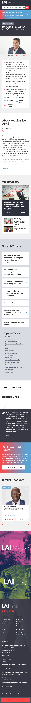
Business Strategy (11, 341)
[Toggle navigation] (28, 2)
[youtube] (13, 611)
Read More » (6, 168)
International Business (12, 362)
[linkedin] (7, 611)
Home (3, 55)
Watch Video (21, 101)
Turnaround (9, 372)
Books (6, 387)
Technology (9, 370)
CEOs (6, 348)
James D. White (10, 506)
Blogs (6, 391)
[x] (5, 611)
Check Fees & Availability (20, 519)
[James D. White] (15, 495)
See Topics (10, 100)
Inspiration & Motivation (12, 360)
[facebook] (2, 611)
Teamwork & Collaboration (13, 367)
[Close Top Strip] (28, 15)
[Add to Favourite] (26, 488)
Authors (7, 336)
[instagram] (10, 611)
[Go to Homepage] (11, 2)
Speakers (10, 55)
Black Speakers (10, 339)
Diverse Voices (9, 351)
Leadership (8, 365)
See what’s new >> (14, 17)
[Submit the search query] (27, 7)
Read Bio (21, 97)
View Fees (9, 97)
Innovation (8, 357)
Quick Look (8, 519)
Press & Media (16, 387)
